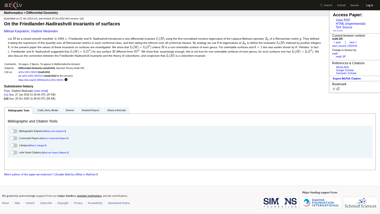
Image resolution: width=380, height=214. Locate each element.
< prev (337, 42)
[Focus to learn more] (65, 80)
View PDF (343, 20)
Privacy (78, 203)
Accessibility (95, 203)
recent (342, 45)
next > (353, 42)
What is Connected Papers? (54, 138)
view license (338, 31)
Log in (369, 5)
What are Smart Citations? (55, 152)
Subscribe (46, 203)
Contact (30, 203)
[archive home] (13, 5)
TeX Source (344, 27)
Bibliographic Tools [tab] (18, 110)
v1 (35, 18)
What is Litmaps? (37, 145)
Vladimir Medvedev (44, 31)
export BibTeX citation (347, 78)
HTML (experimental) (350, 23)
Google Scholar (345, 70)
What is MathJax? (86, 174)
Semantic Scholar (346, 73)
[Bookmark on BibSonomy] (334, 89)
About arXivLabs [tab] (116, 110)
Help (17, 203)
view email (41, 90)
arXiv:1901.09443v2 (33, 76)
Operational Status (119, 203)
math (335, 53)
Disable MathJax (65, 174)
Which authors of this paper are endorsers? (28, 174)
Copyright (62, 203)
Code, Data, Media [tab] (48, 110)
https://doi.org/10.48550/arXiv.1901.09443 (40, 80)
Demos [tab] (70, 110)
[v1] (6, 94)
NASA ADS (342, 67)
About (5, 203)
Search (328, 5)
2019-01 (352, 45)
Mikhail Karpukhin (16, 31)
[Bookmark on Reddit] (338, 89)
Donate (354, 5)
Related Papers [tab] (90, 110)
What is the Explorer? (55, 131)
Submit (341, 5)
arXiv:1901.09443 (28, 72)
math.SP (341, 56)
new (334, 45)
